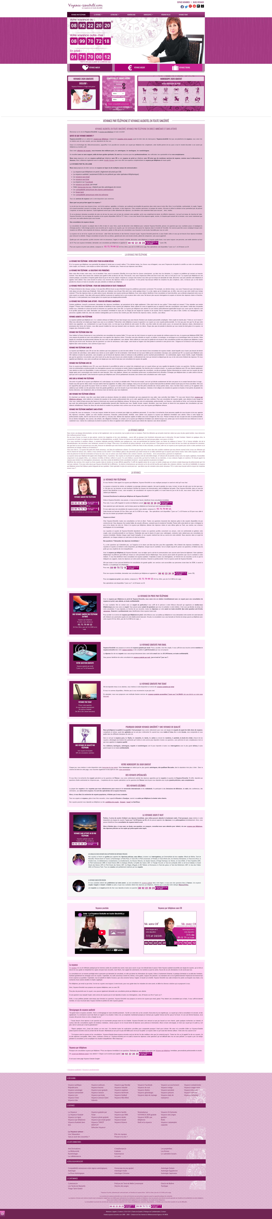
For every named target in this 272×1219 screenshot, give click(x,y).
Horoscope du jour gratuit (123, 1168)
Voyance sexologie (75, 1090)
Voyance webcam (98, 1085)
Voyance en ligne (74, 1117)
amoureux (106, 611)
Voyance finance (120, 1122)
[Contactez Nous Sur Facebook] (182, 7)
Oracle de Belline (167, 1183)
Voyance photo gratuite (100, 1117)
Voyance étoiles (144, 1090)
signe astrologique (124, 769)
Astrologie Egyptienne (169, 1171)
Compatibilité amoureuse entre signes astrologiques (87, 1168)
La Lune (117, 1156)
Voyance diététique (191, 1095)
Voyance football (120, 1095)
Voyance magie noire (192, 1087)
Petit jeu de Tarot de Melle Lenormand (128, 1183)
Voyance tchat (183, 14)
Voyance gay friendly (122, 1085)
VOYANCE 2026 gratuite (147, 1115)
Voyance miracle (97, 1093)
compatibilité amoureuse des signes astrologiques (94, 190)
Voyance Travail (184, 67)
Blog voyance (198, 2)
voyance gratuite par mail (141, 657)
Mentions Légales (111, 1211)
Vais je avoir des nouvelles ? (79, 1137)
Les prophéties (166, 1149)
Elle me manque (120, 1134)
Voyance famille (120, 1112)
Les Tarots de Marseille (76, 1186)
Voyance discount (191, 1090)
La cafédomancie (74, 1156)
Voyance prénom (167, 1093)
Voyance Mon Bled (121, 1098)
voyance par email (83, 177)
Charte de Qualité (137, 1211)
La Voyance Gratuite (75, 1115)
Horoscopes (148, 14)
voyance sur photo (83, 184)
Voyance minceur (190, 1093)
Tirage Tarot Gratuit (75, 1188)
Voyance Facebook (145, 1085)
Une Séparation (74, 1134)
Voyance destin (120, 1117)
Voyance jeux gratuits (99, 1090)
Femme (119, 84)
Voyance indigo (167, 1087)
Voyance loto (73, 1100)
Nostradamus (143, 1112)
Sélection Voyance (98, 1127)
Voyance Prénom (77, 86)
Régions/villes (165, 14)
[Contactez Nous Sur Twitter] (186, 7)
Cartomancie (73, 1183)
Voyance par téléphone (78, 14)
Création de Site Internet (138, 1214)
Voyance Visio (73, 1098)
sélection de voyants (84, 150)
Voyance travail (120, 1120)
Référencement (152, 1214)
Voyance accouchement (170, 1085)
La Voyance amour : (76, 1132)
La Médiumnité (73, 1151)
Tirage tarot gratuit (89, 86)
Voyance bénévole (121, 1093)
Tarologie (164, 1186)
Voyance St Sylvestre (169, 1112)
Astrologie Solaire (167, 1168)
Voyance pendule (167, 1090)
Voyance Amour (94, 67)
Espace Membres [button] (183, 2)
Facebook (89, 182)
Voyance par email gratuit (100, 1120)
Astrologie (114, 14)
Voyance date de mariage (147, 1095)
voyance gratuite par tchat (165, 687)
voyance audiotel (147, 883)
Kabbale (117, 1151)
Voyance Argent (139, 67)
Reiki (163, 1120)
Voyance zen (73, 1095)
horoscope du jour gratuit (110, 767)
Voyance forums (97, 1087)
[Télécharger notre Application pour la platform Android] (198, 6)
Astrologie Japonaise (169, 1173)
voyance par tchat (82, 179)
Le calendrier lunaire (168, 1154)
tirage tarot (80, 192)
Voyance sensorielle (75, 1093)
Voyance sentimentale (90, 1070)
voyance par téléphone (100, 139)
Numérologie (131, 14)
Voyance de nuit (144, 1087)
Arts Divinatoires (74, 1149)
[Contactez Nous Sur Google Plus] (190, 6)
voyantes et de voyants (124, 139)
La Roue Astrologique (76, 1173)
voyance (74, 968)
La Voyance (97, 14)
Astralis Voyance (109, 160)
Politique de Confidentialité (152, 1211)
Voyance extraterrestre (192, 1085)
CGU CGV (127, 1211)
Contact (163, 1211)
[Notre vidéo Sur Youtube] (194, 6)
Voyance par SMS (121, 1115)
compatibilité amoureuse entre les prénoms (92, 195)
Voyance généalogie (145, 1093)
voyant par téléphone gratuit (80, 1054)
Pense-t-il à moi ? (121, 1137)
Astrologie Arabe (120, 1171)
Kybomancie (119, 1154)
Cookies (120, 1211)
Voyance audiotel (74, 1070)
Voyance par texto (98, 1095)
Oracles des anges (121, 1186)
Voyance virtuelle (120, 1087)
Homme (119, 87)
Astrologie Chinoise (121, 1173)
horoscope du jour (84, 187)
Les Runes (165, 1151)
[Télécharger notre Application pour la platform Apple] (202, 6)
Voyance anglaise (121, 1090)
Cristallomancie (120, 1149)
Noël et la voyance (145, 1122)
